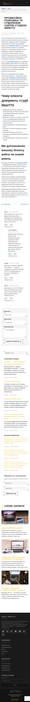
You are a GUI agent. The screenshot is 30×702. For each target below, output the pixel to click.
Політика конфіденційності (15, 694)
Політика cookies (15, 696)
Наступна (24, 204)
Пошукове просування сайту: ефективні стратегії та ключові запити (14, 417)
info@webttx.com (6, 667)
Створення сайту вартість (12, 381)
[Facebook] (3, 631)
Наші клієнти (5, 651)
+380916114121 (6, 665)
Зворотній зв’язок (6, 670)
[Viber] (24, 631)
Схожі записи (14, 506)
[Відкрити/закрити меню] (26, 3)
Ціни (3, 653)
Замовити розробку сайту (12, 399)
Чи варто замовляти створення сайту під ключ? (13, 589)
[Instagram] (7, 631)
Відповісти (9, 226)
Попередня (6, 204)
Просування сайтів (6, 647)
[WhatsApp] (3, 634)
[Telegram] (20, 631)
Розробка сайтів (6, 645)
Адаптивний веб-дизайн (12, 528)
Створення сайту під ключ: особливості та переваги (13, 558)
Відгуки (3, 649)
